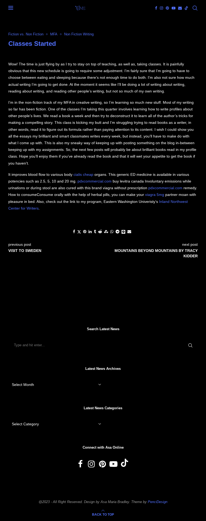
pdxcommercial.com (95, 181)
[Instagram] (161, 8)
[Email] (180, 8)
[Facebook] (156, 8)
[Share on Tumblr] (95, 231)
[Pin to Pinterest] (84, 231)
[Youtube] (173, 8)
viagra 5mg (154, 194)
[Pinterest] (167, 8)
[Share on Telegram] (117, 231)
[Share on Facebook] (74, 231)
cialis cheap (83, 174)
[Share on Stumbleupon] (106, 231)
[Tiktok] (186, 8)
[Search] (195, 8)
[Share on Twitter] (79, 231)
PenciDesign (157, 502)
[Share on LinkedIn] (90, 231)
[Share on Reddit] (100, 231)
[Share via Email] (129, 231)
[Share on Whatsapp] (111, 231)
